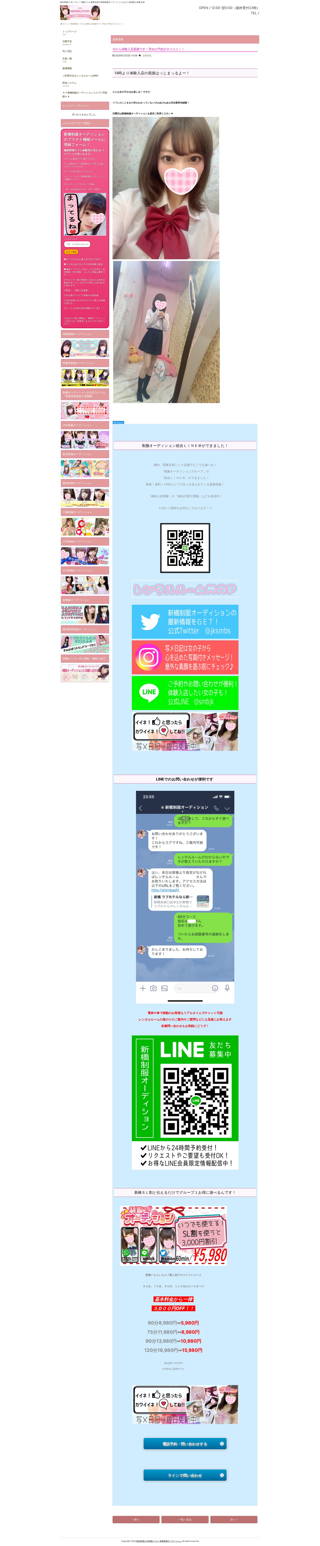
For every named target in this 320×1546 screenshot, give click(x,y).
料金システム (69, 82)
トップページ (69, 31)
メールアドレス (71, 239)
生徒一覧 (67, 58)
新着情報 (67, 68)
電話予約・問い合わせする (185, 1439)
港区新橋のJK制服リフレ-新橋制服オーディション (159, 1541)
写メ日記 (67, 51)
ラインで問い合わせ (185, 1470)
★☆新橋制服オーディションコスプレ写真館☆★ (84, 94)
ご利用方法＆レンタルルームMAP (80, 75)
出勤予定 (67, 41)
